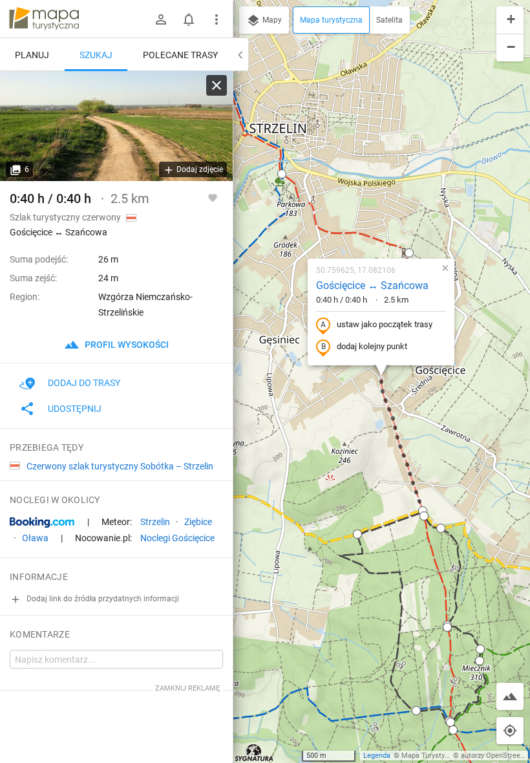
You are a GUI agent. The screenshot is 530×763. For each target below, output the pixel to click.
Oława (35, 538)
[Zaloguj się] (161, 19)
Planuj (32, 55)
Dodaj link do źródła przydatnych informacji (102, 598)
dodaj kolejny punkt (372, 346)
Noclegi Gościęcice (177, 538)
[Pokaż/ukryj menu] (216, 19)
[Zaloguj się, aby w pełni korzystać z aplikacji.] (212, 197)
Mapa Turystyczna (430, 755)
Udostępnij (74, 408)
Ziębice (198, 522)
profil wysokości (126, 344)
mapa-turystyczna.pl (44, 19)
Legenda (376, 755)
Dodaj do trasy (84, 383)
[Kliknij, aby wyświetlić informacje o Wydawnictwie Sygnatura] (254, 753)
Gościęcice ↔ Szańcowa (372, 285)
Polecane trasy (180, 55)
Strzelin (155, 522)
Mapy (271, 20)
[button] (281, 173)
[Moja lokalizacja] (510, 730)
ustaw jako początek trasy (384, 324)
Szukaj (96, 55)
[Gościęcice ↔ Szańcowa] (116, 126)
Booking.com (42, 522)
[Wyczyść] (216, 85)
